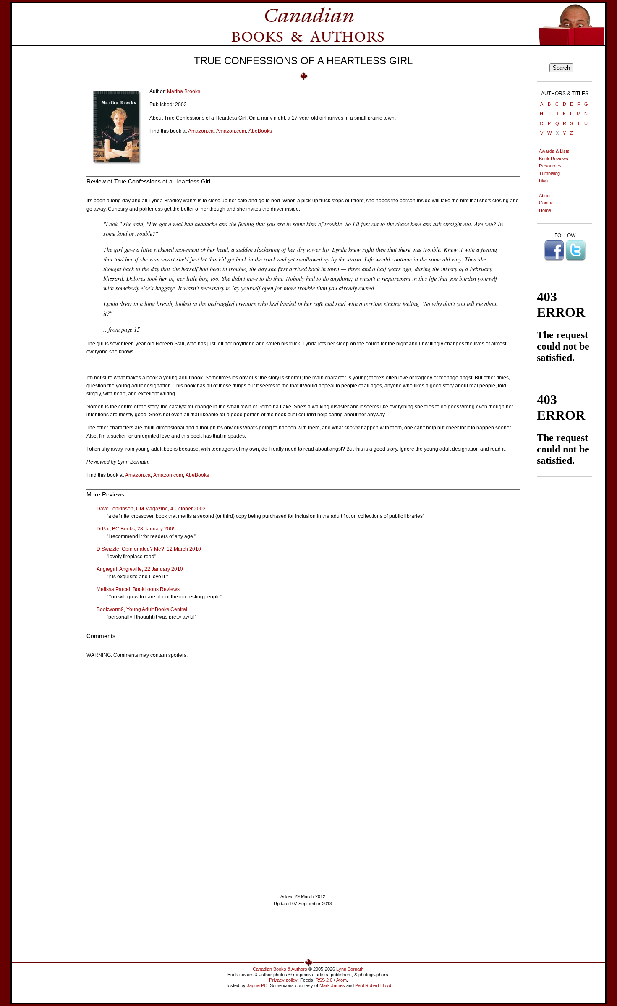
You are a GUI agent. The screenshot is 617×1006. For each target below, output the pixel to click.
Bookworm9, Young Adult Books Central (142, 609)
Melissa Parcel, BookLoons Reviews (138, 589)
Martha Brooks (183, 91)
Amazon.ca (201, 131)
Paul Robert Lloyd (373, 985)
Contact (547, 202)
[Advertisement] (303, 936)
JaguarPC (257, 985)
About (545, 195)
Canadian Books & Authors (280, 969)
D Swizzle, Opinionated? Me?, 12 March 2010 (149, 549)
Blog (543, 180)
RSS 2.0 (324, 979)
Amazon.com (231, 131)
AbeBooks (260, 131)
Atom (341, 979)
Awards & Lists (554, 151)
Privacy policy (283, 979)
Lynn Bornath (349, 969)
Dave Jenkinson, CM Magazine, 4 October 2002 (151, 509)
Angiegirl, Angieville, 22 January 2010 (140, 569)
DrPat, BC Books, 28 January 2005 (136, 529)
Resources (550, 165)
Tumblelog (549, 173)
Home (545, 210)
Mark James (332, 985)
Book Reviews (553, 158)
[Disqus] (303, 770)
